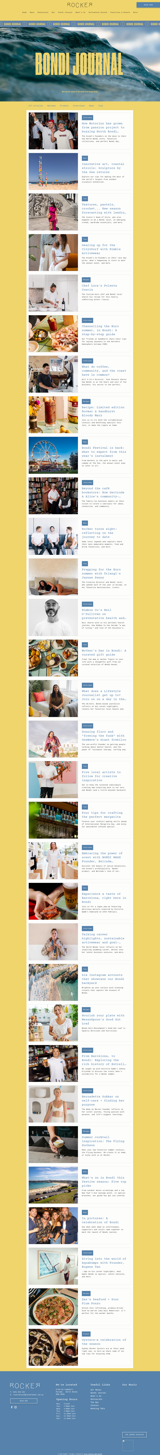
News (91, 106)
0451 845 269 (19, 1392)
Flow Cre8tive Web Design (93, 1454)
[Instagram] (15, 1407)
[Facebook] (11, 1407)
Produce (64, 106)
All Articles (36, 106)
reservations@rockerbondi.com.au (28, 1395)
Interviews (79, 106)
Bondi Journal (98, 1393)
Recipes (51, 106)
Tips (100, 106)
